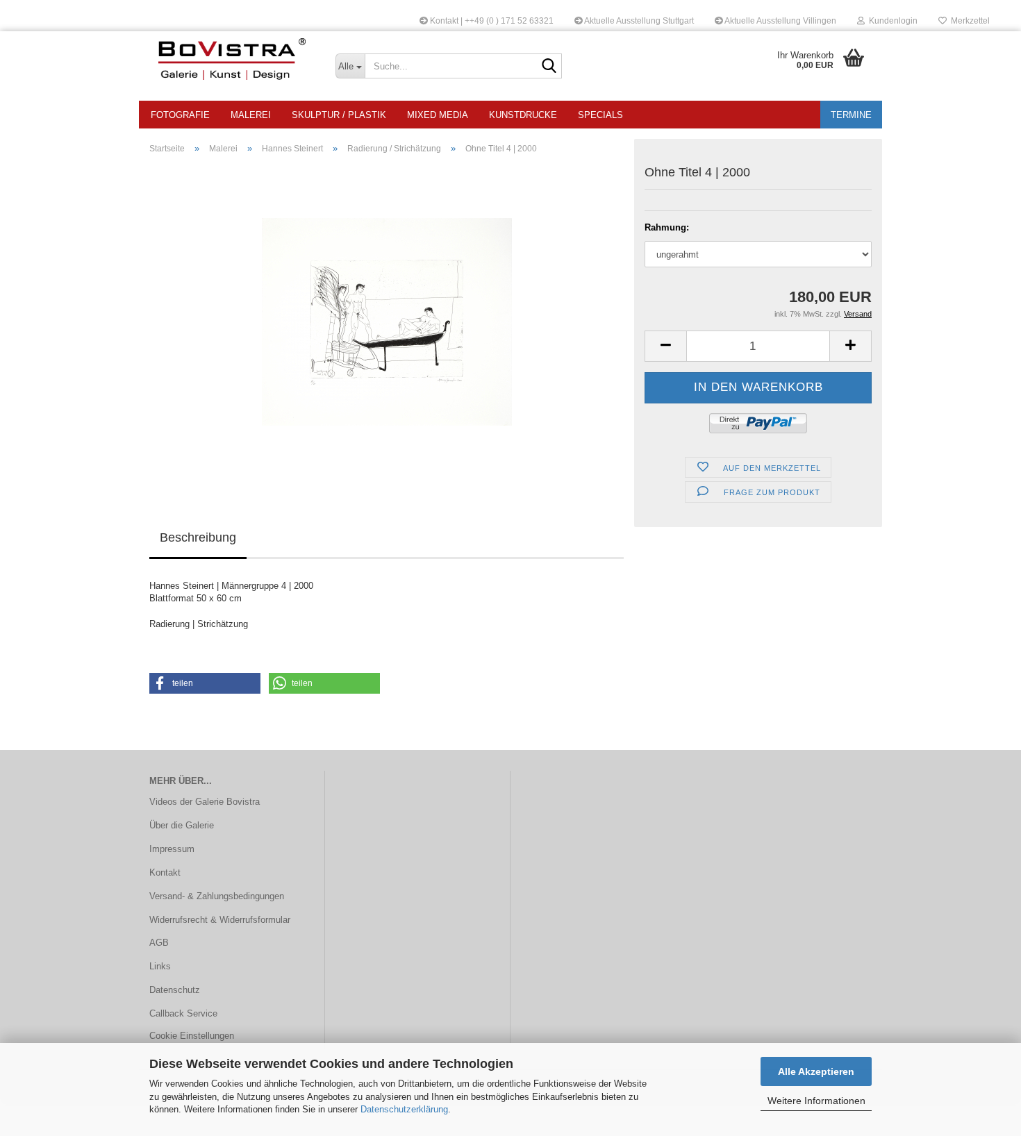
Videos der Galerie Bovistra (204, 801)
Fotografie (180, 115)
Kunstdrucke (523, 115)
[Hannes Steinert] (387, 321)
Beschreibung (198, 537)
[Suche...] (549, 66)
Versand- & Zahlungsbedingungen (216, 896)
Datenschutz (174, 990)
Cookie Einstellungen (191, 1035)
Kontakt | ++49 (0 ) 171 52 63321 (491, 21)
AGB (159, 942)
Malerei (251, 115)
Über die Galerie (181, 825)
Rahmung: (667, 227)
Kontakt (165, 872)
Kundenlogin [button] (891, 21)
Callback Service (183, 1013)
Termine (851, 115)
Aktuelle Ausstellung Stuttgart (638, 21)
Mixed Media (437, 115)
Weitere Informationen (816, 1100)
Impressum (171, 849)
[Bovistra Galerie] (232, 59)
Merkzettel (968, 21)
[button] (665, 346)
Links (160, 966)
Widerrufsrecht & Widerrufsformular (219, 919)
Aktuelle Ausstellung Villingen (779, 21)
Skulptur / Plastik (339, 115)
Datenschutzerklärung (404, 1109)
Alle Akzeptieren (816, 1071)
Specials (600, 115)
